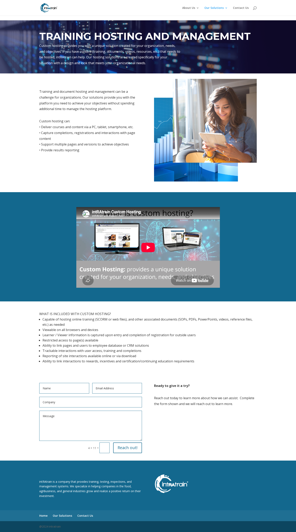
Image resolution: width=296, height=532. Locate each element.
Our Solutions (214, 8)
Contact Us (241, 8)
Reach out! (128, 447)
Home (43, 516)
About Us (188, 8)
